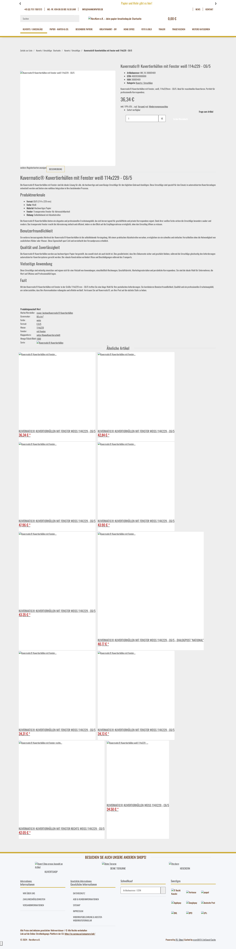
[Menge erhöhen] (161, 125)
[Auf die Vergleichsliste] (22, 67)
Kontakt (209, 9)
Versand (141, 106)
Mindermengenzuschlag (158, 106)
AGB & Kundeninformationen (86, 899)
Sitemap (76, 905)
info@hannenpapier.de (92, 9)
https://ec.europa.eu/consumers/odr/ (80, 933)
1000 (39, 338)
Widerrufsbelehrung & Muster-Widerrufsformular (88, 918)
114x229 (40, 327)
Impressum (78, 911)
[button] (190, 9)
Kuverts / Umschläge (144, 82)
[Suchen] (76, 18)
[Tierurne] (109, 863)
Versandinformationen (33, 905)
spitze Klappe (42, 335)
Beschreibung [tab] (55, 169)
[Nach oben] (1, 943)
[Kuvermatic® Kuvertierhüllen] (50, 342)
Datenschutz (79, 893)
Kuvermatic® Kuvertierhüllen (61, 312)
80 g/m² (40, 316)
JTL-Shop (179, 939)
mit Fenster (41, 331)
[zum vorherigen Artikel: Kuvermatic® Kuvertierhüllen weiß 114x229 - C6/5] (134, 51)
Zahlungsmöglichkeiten (34, 899)
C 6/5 (39, 324)
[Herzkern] (174, 863)
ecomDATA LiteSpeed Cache (204, 939)
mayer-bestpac (43, 312)
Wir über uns (29, 893)
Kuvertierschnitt (53, 335)
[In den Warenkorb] (22, 62)
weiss (39, 320)
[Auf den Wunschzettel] (28, 67)
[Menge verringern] (123, 118)
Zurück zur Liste (26, 50)
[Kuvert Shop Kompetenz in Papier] (51, 865)
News (198, 9)
